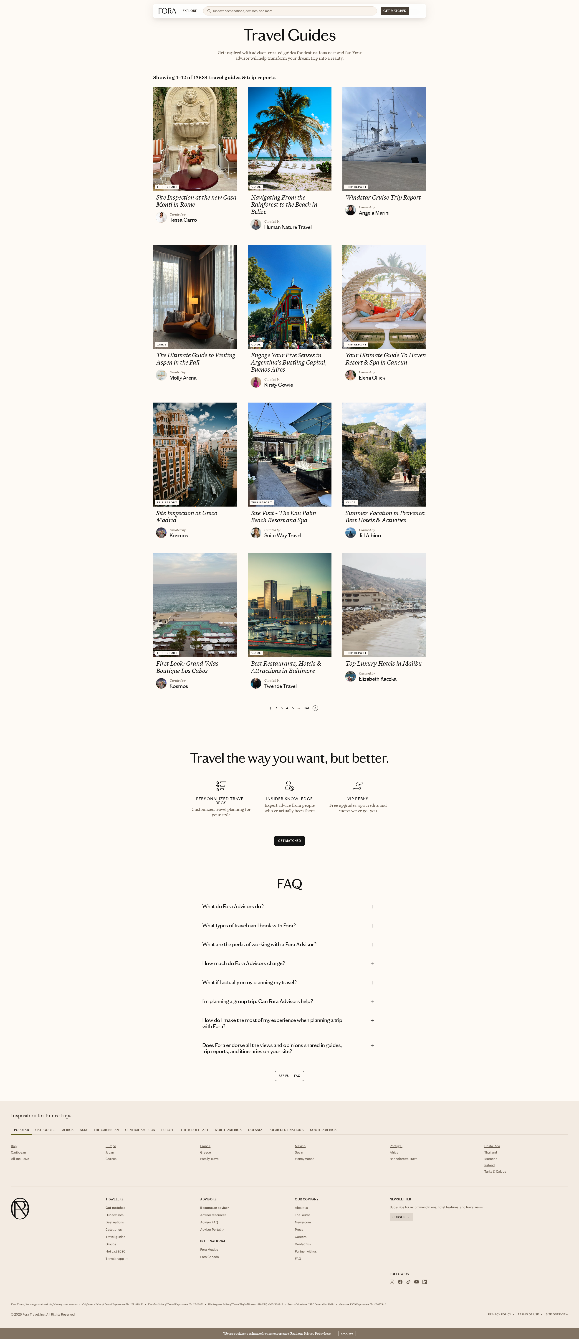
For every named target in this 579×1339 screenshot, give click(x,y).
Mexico (300, 1146)
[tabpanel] (289, 1160)
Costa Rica (492, 1146)
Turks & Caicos (495, 1171)
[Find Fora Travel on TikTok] (408, 1282)
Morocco (490, 1159)
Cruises (111, 1159)
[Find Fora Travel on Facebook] (400, 1282)
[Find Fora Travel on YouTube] (416, 1282)
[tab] (21, 1131)
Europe (111, 1146)
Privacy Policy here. (317, 1333)
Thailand (490, 1152)
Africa (394, 1152)
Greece (205, 1152)
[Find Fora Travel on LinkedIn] (424, 1282)
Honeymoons (304, 1159)
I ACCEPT (347, 1333)
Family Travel (210, 1159)
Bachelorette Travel (404, 1159)
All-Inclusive (20, 1159)
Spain (299, 1152)
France (205, 1146)
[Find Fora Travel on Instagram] (392, 1282)
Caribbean (18, 1152)
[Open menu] (417, 11)
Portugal (396, 1146)
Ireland (489, 1165)
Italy (14, 1146)
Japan (110, 1152)
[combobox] (293, 11)
